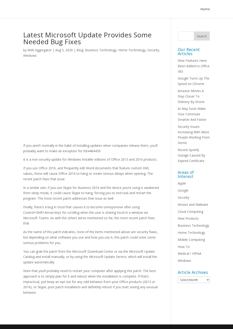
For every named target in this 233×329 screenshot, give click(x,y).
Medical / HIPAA (189, 253)
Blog (79, 50)
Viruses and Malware (193, 204)
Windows (30, 55)
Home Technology (132, 50)
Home (205, 9)
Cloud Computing (190, 211)
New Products (188, 218)
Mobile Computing (191, 239)
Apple (182, 183)
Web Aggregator (40, 50)
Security (153, 50)
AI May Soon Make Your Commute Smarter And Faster (192, 114)
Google (183, 190)
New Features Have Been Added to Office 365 (194, 66)
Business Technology (100, 50)
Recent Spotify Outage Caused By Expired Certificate (191, 155)
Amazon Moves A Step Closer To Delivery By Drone (191, 96)
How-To (184, 246)
